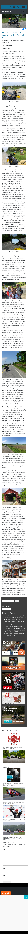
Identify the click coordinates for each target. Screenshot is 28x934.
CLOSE (26, 897)
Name (4, 868)
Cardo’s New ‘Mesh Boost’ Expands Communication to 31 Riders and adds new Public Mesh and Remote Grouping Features (15, 626)
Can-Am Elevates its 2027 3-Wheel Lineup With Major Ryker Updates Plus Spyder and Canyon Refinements (14, 621)
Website (5, 876)
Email (4, 872)
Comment (5, 849)
